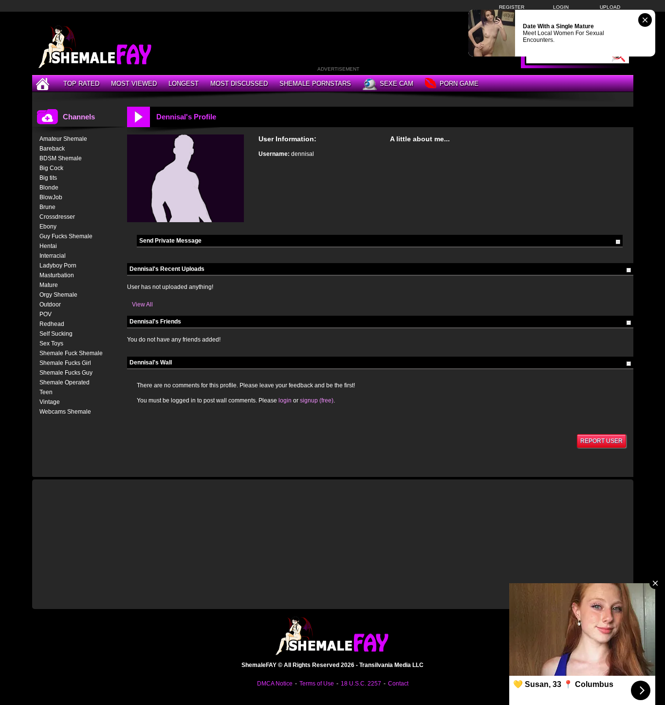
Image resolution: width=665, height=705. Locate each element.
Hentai (48, 246)
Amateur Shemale (63, 138)
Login (561, 7)
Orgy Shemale (58, 294)
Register (511, 7)
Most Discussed (239, 83)
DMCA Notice (275, 683)
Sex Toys (51, 343)
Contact (398, 683)
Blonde (48, 187)
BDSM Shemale (60, 158)
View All (142, 304)
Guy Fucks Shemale (65, 236)
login (285, 400)
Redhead (51, 324)
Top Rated (81, 83)
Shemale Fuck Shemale (71, 353)
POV (45, 314)
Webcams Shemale (65, 411)
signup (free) (316, 400)
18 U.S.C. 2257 (361, 683)
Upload (610, 7)
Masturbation (56, 275)
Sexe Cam (396, 83)
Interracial (52, 255)
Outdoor (50, 304)
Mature (48, 285)
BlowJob (50, 197)
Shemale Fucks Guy (65, 372)
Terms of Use (316, 683)
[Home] (43, 83)
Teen (46, 392)
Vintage (49, 402)
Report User (601, 441)
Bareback (52, 148)
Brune (47, 207)
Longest (183, 83)
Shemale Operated (64, 382)
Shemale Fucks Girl (65, 363)
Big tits (48, 177)
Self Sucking (56, 333)
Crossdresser (57, 216)
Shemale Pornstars (315, 83)
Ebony (47, 226)
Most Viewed (134, 83)
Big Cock (51, 168)
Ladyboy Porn (57, 265)
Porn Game (459, 83)
